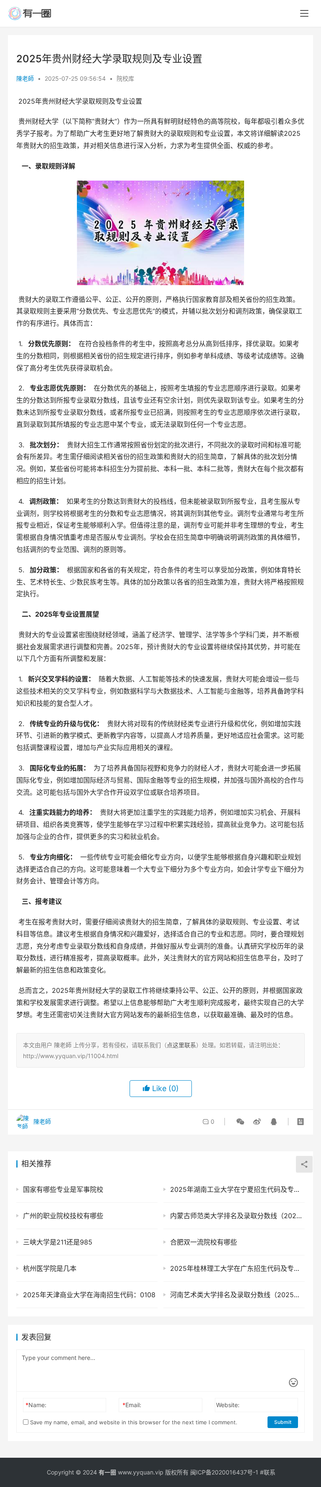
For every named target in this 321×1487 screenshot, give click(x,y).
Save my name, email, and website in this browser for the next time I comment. (132, 1422)
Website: (227, 1404)
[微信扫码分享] (240, 1121)
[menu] (304, 13)
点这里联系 (181, 1044)
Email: (131, 1404)
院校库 (125, 78)
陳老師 (25, 78)
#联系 (267, 1472)
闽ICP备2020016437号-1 (224, 1472)
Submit (282, 1422)
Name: (35, 1404)
